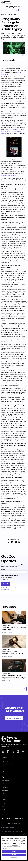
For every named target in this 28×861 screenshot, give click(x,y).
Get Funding (5, 761)
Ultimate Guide (6, 784)
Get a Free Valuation (7, 764)
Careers (4, 813)
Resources (5, 768)
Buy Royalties (5, 780)
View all (22, 689)
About (3, 803)
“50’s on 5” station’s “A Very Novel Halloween (13, 130)
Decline (14, 854)
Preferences (14, 857)
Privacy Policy (17, 823)
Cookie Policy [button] (15, 845)
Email (3, 569)
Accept (14, 851)
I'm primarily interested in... (9, 575)
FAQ (3, 771)
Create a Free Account (14, 718)
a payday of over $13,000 (12, 174)
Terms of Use (8, 589)
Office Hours (5, 787)
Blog (3, 806)
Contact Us (5, 809)
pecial (4, 133)
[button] (25, 2)
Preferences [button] (5, 848)
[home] (6, 2)
